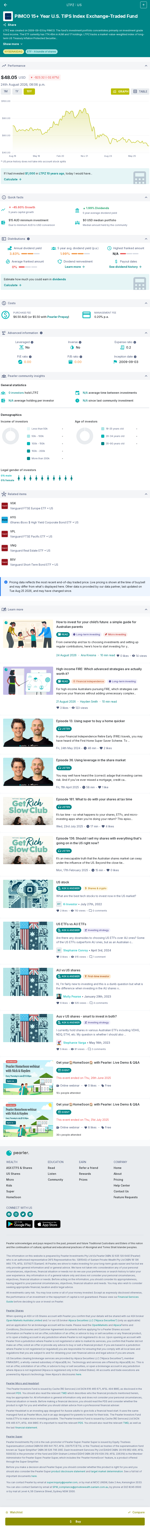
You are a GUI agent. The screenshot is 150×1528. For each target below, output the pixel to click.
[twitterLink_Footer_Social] (23, 1214)
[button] (14, 1512)
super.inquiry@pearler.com (62, 1482)
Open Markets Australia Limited (24, 1320)
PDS (18, 1393)
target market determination (107, 1471)
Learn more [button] (73, 266)
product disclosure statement (68, 1471)
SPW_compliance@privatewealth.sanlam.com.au (80, 1487)
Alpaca (117, 1325)
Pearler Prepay (57, 316)
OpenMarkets (100, 1325)
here (78, 1374)
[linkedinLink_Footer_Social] (30, 1214)
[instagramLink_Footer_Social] (16, 1214)
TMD (64, 1393)
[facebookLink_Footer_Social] (9, 1214)
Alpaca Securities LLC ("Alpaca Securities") (92, 1320)
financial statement (26, 1427)
